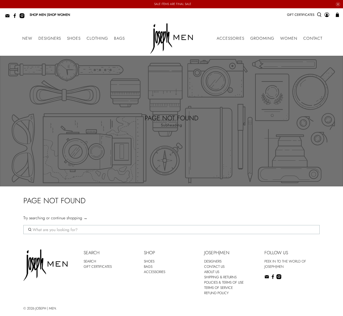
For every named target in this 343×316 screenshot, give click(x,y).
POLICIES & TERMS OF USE (224, 282)
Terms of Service (218, 287)
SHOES (74, 38)
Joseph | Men (45, 308)
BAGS (119, 38)
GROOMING (262, 38)
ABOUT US (211, 271)
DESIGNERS (49, 38)
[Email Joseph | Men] (8, 17)
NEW (27, 38)
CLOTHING (97, 38)
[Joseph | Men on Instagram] (23, 17)
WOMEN (288, 38)
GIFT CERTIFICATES (300, 14)
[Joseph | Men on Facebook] (16, 17)
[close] (337, 4)
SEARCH (90, 261)
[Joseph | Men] (171, 38)
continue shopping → (69, 218)
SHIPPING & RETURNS (220, 277)
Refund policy (216, 292)
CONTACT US (214, 266)
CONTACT (312, 38)
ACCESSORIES (230, 38)
